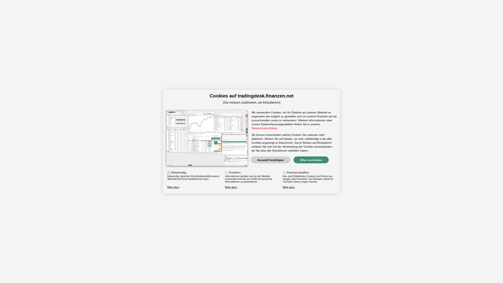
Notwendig (178, 172)
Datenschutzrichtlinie (264, 128)
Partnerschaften (298, 172)
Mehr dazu (173, 187)
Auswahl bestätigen (270, 160)
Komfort (234, 172)
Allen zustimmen (311, 160)
